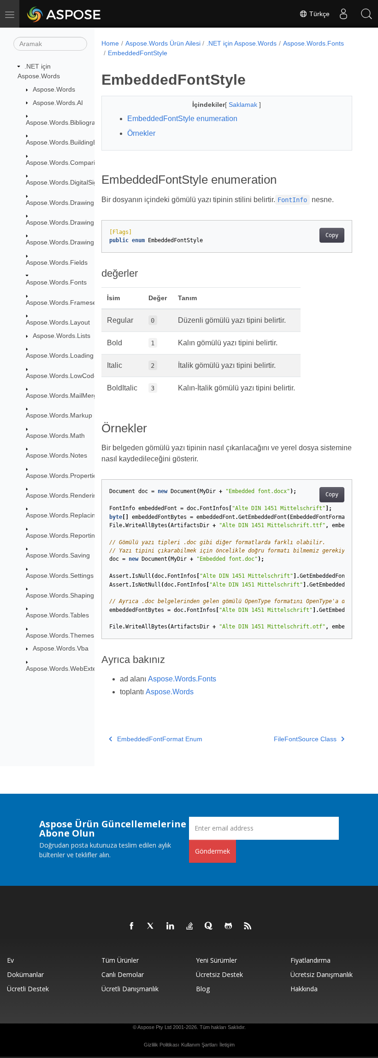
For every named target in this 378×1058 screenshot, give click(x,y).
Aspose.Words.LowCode (62, 375)
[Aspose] (64, 13)
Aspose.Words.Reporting (62, 535)
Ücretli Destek (28, 988)
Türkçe (318, 13)
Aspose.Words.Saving (58, 555)
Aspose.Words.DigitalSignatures (72, 182)
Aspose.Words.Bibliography (66, 122)
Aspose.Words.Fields (57, 262)
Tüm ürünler (120, 960)
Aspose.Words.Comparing (64, 162)
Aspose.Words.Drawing (60, 202)
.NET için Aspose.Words (242, 43)
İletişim (227, 1044)
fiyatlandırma (310, 960)
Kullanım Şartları (199, 1044)
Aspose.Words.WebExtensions (70, 668)
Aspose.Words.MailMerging (66, 395)
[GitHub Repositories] (229, 926)
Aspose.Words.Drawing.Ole (66, 242)
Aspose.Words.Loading (60, 355)
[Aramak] (366, 14)
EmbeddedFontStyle (137, 53)
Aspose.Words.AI (58, 102)
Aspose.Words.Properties (63, 475)
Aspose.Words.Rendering (63, 495)
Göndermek (212, 851)
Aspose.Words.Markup (59, 415)
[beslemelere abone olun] (248, 926)
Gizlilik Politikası (161, 1044)
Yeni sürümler (216, 960)
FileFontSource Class (305, 739)
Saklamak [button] (244, 104)
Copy (331, 235)
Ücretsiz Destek (219, 974)
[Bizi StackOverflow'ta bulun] (190, 926)
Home (110, 43)
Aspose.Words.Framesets (63, 302)
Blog (203, 988)
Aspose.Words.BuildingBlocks (69, 142)
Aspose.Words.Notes (56, 455)
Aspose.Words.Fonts (56, 282)
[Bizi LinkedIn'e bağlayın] (171, 926)
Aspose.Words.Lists (61, 335)
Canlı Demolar (122, 974)
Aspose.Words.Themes (60, 635)
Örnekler (141, 133)
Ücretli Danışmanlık (130, 988)
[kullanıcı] (343, 14)
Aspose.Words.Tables (57, 615)
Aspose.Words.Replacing (62, 515)
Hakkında (304, 988)
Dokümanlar (25, 974)
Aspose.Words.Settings (60, 575)
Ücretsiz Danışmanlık (321, 974)
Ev (10, 960)
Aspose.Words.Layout (58, 322)
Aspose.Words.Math (55, 435)
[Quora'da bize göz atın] (209, 926)
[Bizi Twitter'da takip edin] (151, 926)
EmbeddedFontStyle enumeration (182, 118)
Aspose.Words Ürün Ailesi (163, 43)
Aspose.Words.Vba (61, 648)
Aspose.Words (54, 89)
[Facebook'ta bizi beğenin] (132, 926)
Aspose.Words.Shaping (60, 595)
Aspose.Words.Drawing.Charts (70, 222)
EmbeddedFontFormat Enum (159, 739)
